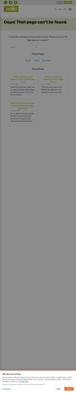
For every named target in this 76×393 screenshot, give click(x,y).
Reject (59, 389)
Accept (69, 389)
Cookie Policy (24, 381)
